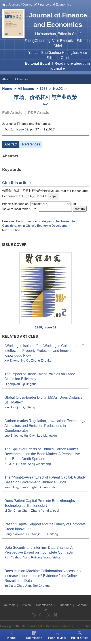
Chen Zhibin (48, 487)
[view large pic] (45, 288)
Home (7, 88)
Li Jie (8, 510)
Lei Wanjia (33, 534)
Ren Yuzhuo (12, 557)
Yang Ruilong (32, 557)
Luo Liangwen (47, 435)
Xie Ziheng (11, 360)
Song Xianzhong (39, 464)
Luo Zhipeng (13, 435)
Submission (44, 605)
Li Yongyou (12, 384)
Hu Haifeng (50, 534)
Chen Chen (21, 510)
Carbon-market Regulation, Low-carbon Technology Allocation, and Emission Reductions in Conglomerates (44, 425)
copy (53, 196)
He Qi (25, 360)
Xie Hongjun (12, 407)
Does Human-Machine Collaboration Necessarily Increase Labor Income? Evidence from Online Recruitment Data (42, 576)
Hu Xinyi (29, 435)
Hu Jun (9, 464)
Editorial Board (37, 63)
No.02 (58, 88)
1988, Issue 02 (45, 327)
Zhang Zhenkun (42, 360)
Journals (14, 4)
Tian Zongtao (29, 487)
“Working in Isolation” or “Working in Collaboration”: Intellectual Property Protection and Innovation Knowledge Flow (44, 350)
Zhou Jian (24, 585)
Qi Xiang (29, 407)
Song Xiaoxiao (14, 534)
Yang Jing (11, 487)
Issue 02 (22, 129)
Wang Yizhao (53, 557)
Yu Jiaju (9, 585)
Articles (26, 605)
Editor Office (79, 637)
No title (15, 230)
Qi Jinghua (29, 384)
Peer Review (57, 637)
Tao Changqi (41, 585)
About (6, 79)
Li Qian (21, 464)
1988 (43, 88)
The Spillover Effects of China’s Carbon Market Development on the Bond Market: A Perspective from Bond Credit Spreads (42, 454)
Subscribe (64, 605)
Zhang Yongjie (41, 510)
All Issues (21, 79)
